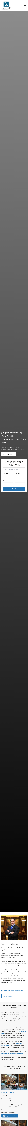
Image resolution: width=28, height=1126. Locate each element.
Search (14, 488)
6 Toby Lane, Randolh (7, 1092)
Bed (4, 480)
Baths (16, 480)
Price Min (5, 473)
